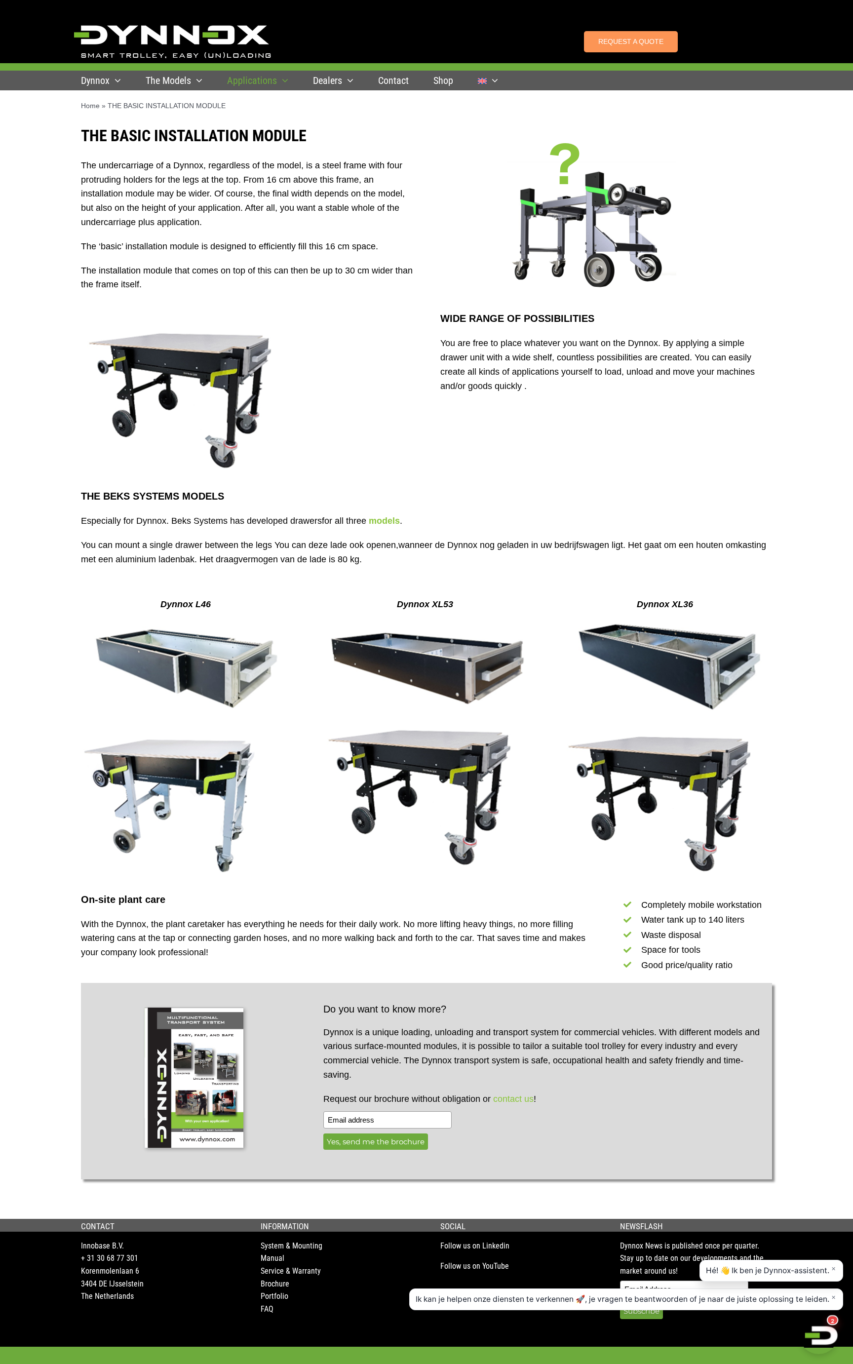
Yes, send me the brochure (376, 1141)
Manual (272, 1258)
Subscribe (641, 1311)
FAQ (267, 1309)
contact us (513, 1099)
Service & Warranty (291, 1271)
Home (90, 106)
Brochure (275, 1283)
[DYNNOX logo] (172, 29)
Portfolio (274, 1296)
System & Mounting (291, 1245)
